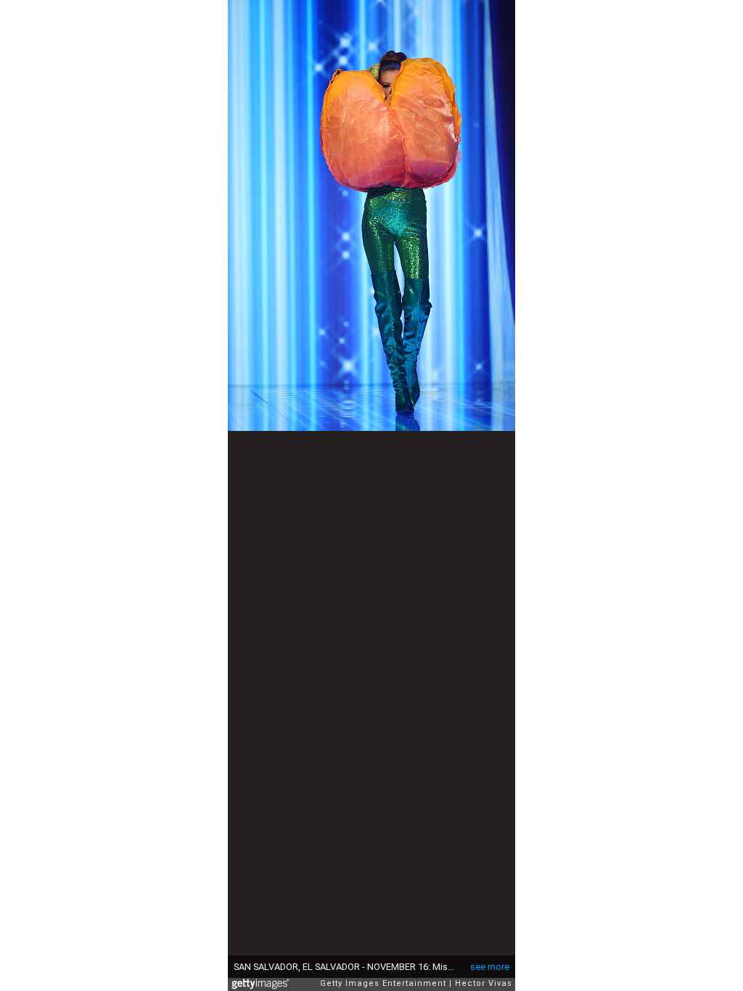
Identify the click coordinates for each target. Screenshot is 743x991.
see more (489, 966)
